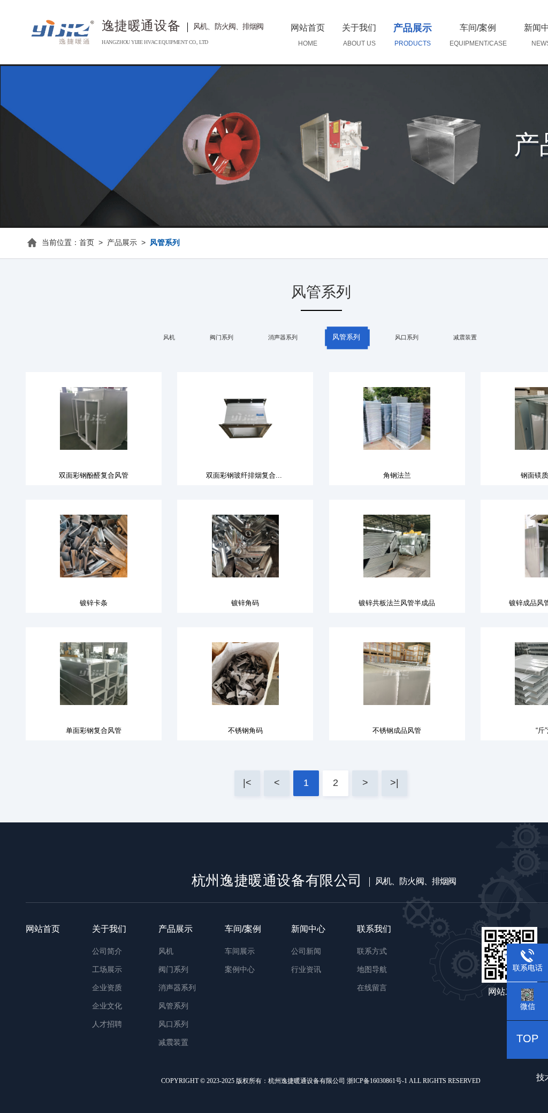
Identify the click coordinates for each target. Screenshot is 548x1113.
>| (394, 783)
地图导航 (372, 970)
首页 (86, 243)
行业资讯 (306, 970)
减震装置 (465, 338)
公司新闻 (306, 952)
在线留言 (372, 988)
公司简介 (107, 952)
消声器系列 (283, 338)
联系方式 (372, 952)
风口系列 (406, 338)
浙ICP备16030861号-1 (377, 1081)
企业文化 (107, 1007)
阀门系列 (221, 338)
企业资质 (107, 988)
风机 (169, 338)
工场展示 (107, 970)
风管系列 (346, 337)
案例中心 (240, 970)
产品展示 (122, 243)
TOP (527, 1039)
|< (247, 783)
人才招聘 (107, 1025)
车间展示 (240, 952)
